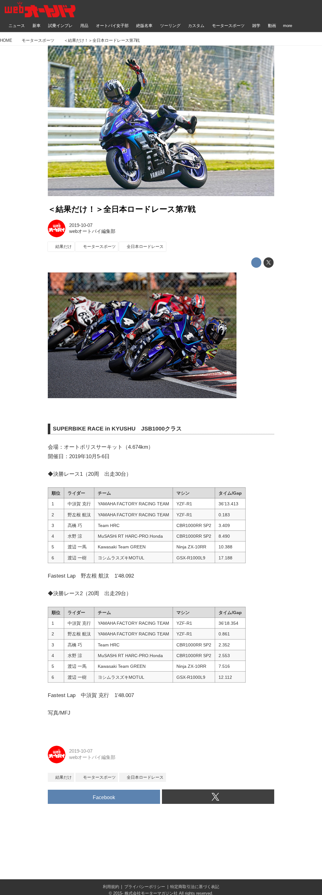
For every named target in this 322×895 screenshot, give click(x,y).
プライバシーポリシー (144, 886)
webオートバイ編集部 (92, 231)
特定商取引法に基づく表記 (194, 886)
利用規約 (111, 886)
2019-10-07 (80, 225)
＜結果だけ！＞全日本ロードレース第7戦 (122, 209)
